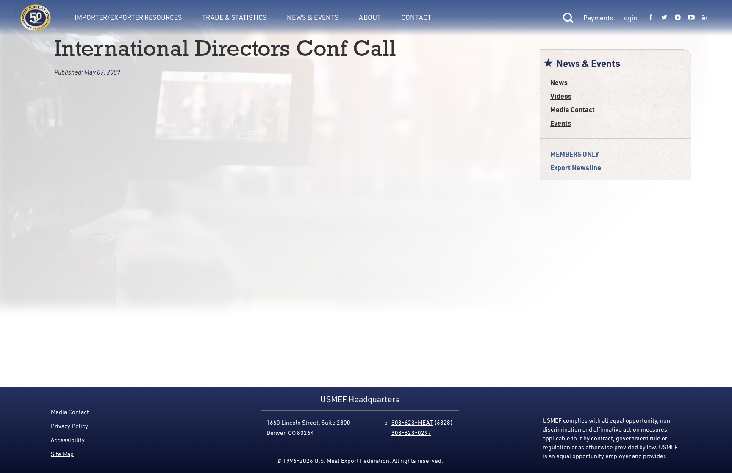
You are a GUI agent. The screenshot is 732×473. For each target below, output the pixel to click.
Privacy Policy (69, 425)
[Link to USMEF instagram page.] (677, 18)
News (559, 82)
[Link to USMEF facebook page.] (650, 18)
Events (560, 123)
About (370, 17)
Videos (560, 95)
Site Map (62, 453)
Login (628, 18)
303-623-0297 (411, 432)
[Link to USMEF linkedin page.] (705, 18)
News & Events (312, 17)
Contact (416, 17)
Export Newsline (575, 167)
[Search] (568, 17)
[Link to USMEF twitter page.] (664, 18)
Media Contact (572, 109)
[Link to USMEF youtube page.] (691, 18)
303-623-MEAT (412, 422)
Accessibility (68, 439)
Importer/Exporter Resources (128, 17)
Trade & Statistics (234, 17)
